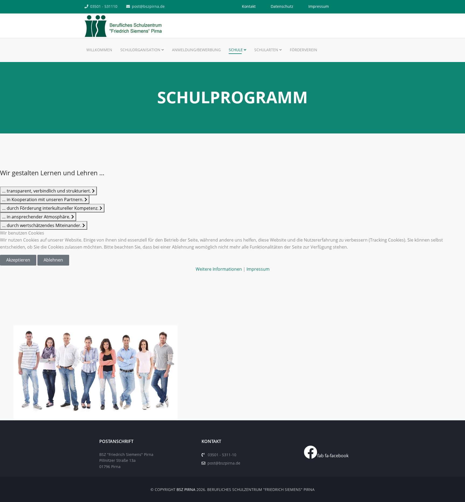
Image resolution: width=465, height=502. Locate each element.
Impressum (258, 269)
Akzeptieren (18, 260)
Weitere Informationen (219, 269)
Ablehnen (53, 260)
